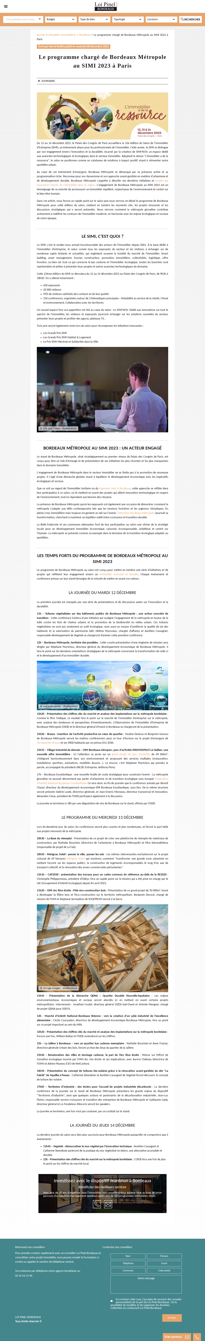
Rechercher (190, 19)
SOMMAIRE (48, 81)
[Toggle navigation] (5, 6)
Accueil (41, 35)
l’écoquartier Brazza (48, 742)
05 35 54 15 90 (23, 1275)
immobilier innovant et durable (118, 574)
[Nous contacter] (108, 1204)
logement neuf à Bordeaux (115, 488)
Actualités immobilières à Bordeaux (69, 35)
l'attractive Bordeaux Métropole (136, 513)
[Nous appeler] (97, 1204)
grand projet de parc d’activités (131, 754)
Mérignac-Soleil (76, 858)
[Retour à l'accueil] (106, 6)
